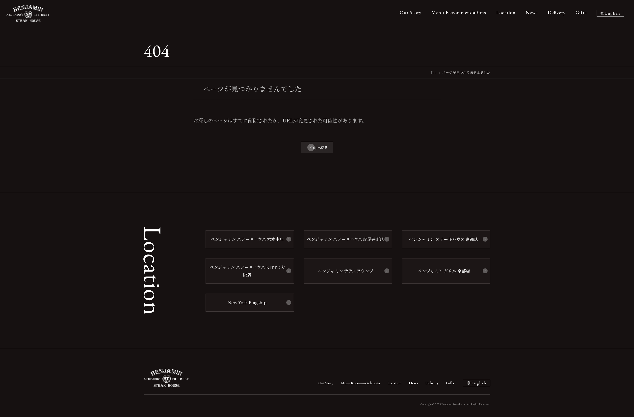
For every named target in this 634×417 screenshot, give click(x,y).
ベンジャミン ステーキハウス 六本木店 (247, 239)
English (612, 13)
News (532, 12)
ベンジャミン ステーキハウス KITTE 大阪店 (247, 271)
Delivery (557, 12)
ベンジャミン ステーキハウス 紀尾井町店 (345, 239)
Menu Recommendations (458, 12)
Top (433, 72)
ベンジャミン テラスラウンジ (345, 271)
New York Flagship (247, 302)
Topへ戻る (319, 147)
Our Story (411, 12)
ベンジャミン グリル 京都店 (444, 271)
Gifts (581, 12)
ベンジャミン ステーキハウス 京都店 (443, 239)
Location (506, 12)
